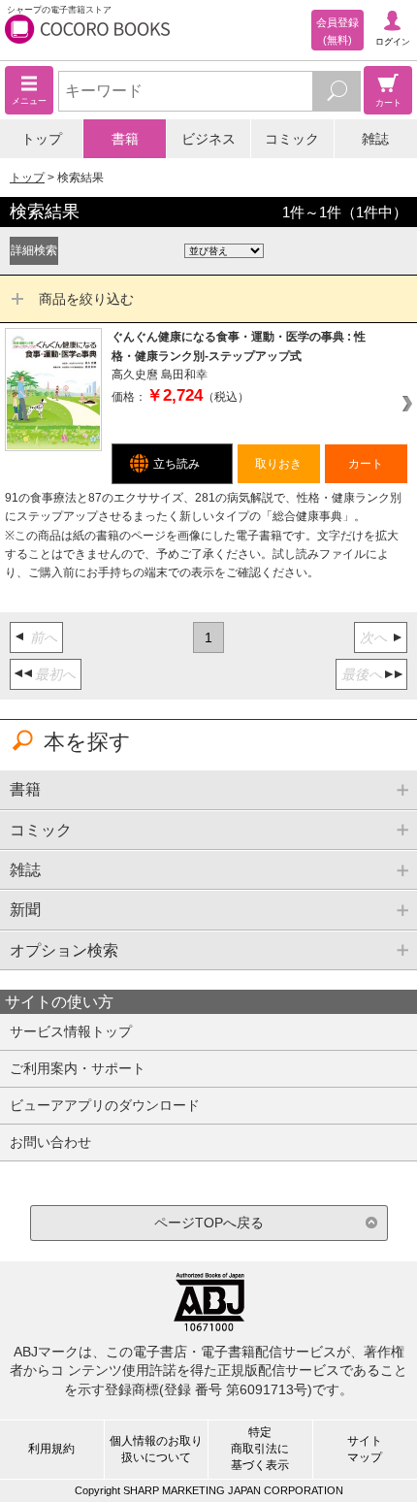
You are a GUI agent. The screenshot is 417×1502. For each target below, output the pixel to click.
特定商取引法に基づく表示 (260, 1448)
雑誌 (375, 139)
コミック (292, 139)
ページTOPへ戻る (209, 1222)
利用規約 (51, 1448)
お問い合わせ (50, 1142)
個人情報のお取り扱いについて (156, 1449)
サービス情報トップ (71, 1031)
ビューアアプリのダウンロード (105, 1105)
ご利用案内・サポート (77, 1068)
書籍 (125, 139)
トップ (41, 139)
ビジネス (208, 139)
